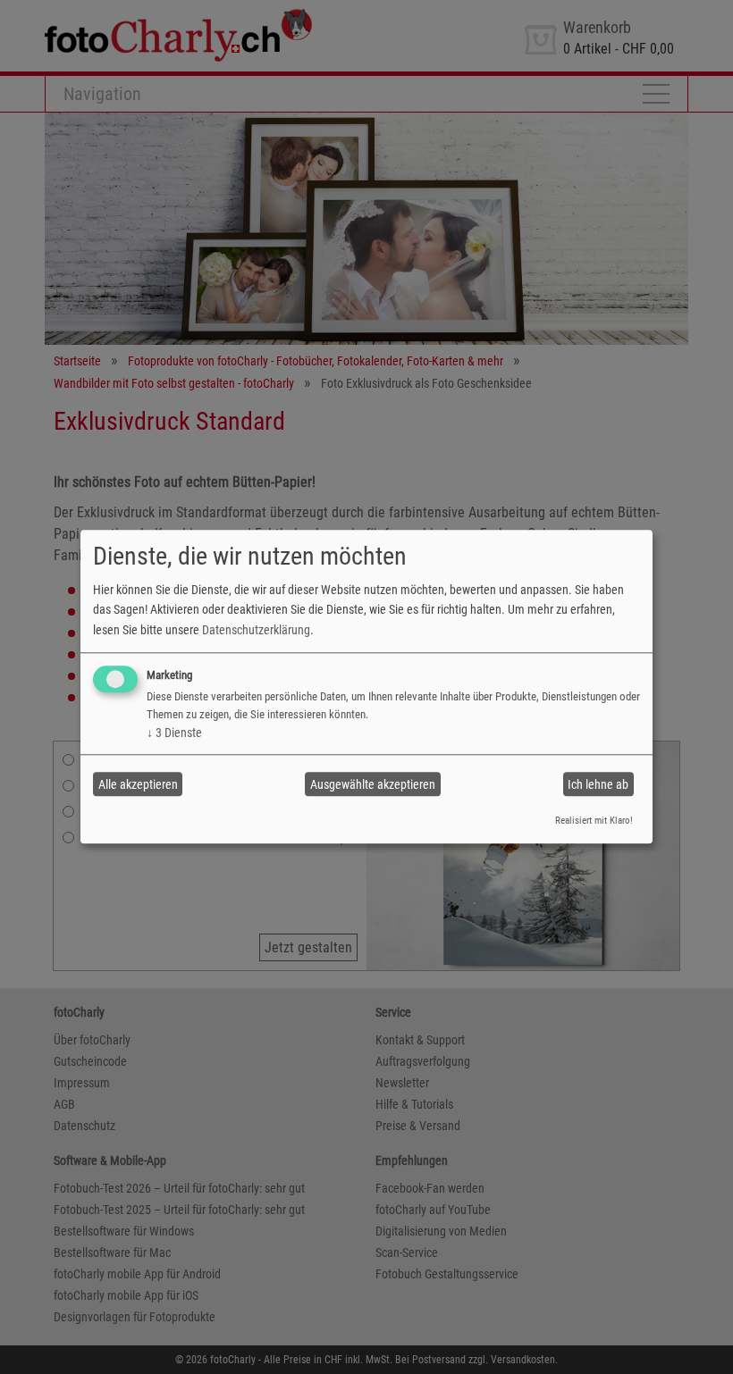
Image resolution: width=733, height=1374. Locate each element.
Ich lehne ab (598, 784)
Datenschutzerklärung (256, 630)
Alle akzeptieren (138, 784)
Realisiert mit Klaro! (594, 820)
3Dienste (174, 732)
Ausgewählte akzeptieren (372, 784)
